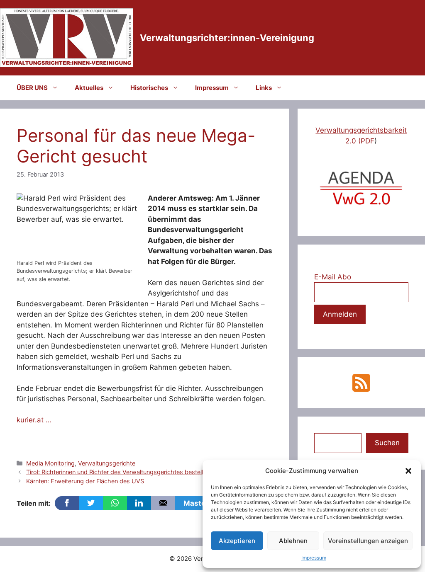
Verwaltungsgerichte (106, 463)
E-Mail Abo (332, 277)
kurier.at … (34, 420)
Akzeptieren (237, 541)
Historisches (149, 88)
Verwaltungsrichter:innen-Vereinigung (227, 37)
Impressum (313, 558)
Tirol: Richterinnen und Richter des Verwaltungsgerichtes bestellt (115, 471)
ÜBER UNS (32, 88)
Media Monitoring (50, 463)
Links (264, 88)
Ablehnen (293, 541)
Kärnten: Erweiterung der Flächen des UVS (85, 481)
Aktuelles (89, 88)
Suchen (387, 443)
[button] (408, 471)
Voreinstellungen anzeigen (368, 541)
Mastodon (201, 503)
